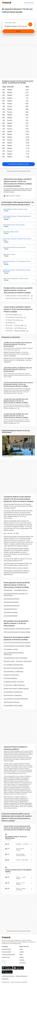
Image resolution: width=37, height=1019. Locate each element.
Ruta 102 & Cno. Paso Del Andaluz (13, 668)
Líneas (21, 949)
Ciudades (21, 960)
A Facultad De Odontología (11, 598)
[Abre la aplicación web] (7, 972)
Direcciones (22, 962)
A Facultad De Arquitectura (11, 605)
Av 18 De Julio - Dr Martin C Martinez (14, 685)
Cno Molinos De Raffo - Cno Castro (14, 681)
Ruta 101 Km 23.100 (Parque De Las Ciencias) (17, 642)
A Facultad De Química (20, 590)
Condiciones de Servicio (8, 976)
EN (4, 961)
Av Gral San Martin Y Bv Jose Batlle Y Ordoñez (17, 646)
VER (32, 295)
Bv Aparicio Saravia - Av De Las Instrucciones (17, 628)
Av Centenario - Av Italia (11, 649)
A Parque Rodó (8, 590)
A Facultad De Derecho (10, 609)
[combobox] (18, 23)
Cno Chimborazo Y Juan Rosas (13, 695)
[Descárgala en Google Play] (7, 967)
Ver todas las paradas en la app (18, 164)
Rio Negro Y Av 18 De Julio (11, 675)
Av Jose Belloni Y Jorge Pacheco (13, 692)
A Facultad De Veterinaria (11, 602)
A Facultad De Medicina (10, 615)
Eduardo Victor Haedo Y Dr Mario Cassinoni (16, 688)
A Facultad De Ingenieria (11, 612)
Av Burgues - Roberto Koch (24, 661)
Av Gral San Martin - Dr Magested (13, 671)
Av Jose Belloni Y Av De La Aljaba (13, 705)
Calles (21, 954)
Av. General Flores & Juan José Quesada (15, 658)
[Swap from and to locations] (30, 24)
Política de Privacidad (21, 976)
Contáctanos (5, 978)
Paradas (21, 957)
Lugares (21, 951)
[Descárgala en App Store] (18, 967)
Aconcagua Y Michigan (10, 678)
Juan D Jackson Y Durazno (11, 702)
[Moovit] (6, 3)
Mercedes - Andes (9, 661)
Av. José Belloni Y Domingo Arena (13, 664)
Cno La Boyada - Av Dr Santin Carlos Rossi (16, 698)
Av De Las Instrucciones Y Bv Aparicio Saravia (17, 632)
